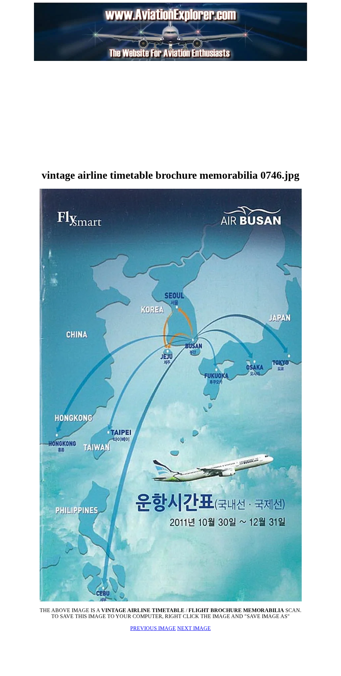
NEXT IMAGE (194, 628)
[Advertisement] (96, 114)
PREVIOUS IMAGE (153, 628)
